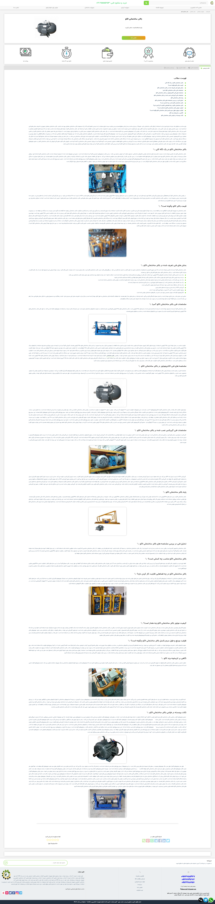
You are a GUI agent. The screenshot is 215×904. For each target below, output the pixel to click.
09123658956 (188, 882)
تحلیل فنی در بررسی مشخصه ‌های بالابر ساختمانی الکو (169, 100)
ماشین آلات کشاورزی (196, 7)
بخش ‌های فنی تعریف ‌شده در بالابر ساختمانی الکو (170, 88)
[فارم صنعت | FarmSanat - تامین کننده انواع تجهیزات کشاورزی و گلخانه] (212, 3)
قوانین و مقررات (140, 876)
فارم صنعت (208, 11)
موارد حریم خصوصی (140, 882)
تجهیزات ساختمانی (89, 7)
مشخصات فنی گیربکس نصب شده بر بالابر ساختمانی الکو (168, 95)
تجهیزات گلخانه (160, 7)
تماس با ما (16, 7)
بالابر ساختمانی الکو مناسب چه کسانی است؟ (171, 103)
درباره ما (140, 884)
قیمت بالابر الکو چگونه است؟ (175, 85)
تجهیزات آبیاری (125, 7)
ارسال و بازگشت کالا (140, 879)
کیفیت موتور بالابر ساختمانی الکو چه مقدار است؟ (170, 108)
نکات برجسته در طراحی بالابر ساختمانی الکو (172, 115)
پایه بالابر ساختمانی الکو (177, 98)
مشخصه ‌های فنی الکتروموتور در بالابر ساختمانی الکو (169, 93)
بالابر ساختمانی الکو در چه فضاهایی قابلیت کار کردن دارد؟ (168, 105)
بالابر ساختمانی (192, 11)
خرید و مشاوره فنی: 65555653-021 (111, 3)
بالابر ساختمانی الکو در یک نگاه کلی (174, 83)
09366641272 (188, 879)
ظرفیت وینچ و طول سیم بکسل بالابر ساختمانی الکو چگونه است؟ (166, 110)
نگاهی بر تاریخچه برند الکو (176, 113)
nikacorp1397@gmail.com (188, 889)
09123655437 (188, 877)
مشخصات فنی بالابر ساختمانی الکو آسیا (173, 90)
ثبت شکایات (140, 890)
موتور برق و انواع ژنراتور (52, 7)
